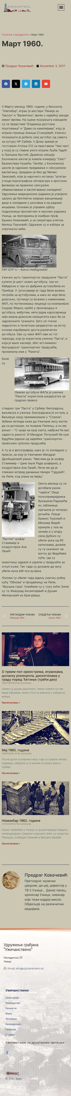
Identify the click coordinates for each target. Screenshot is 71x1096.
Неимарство (12, 1003)
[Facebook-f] (7, 1052)
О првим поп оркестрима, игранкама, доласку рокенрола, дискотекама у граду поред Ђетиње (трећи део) (32, 675)
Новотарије (12, 997)
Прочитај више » (11, 702)
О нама (9, 1034)
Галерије (10, 1029)
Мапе (8, 1013)
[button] (61, 7)
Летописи (11, 1019)
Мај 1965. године (15, 750)
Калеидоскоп (13, 1024)
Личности (11, 1008)
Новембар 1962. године (21, 821)
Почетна (7, 34)
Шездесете (22, 34)
